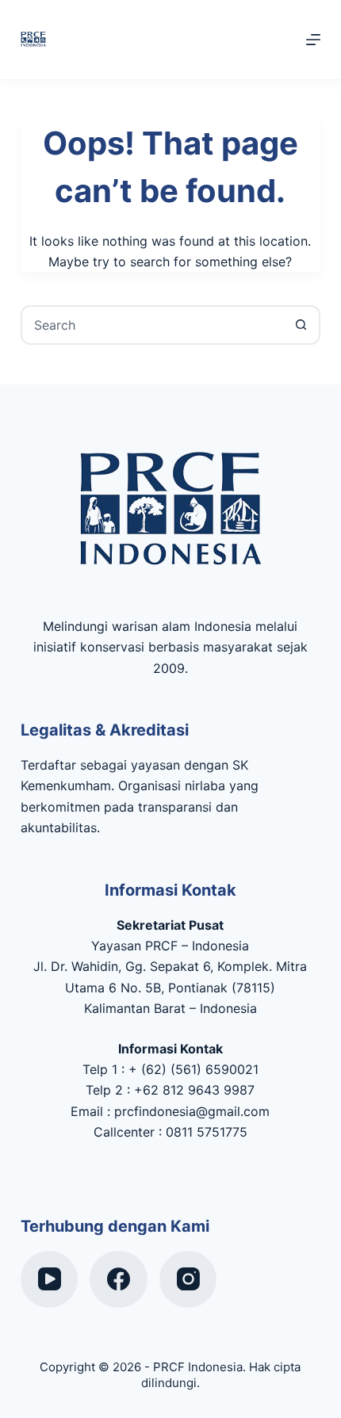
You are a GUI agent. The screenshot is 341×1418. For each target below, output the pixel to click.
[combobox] (152, 325)
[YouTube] (50, 1280)
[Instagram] (188, 1280)
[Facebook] (119, 1280)
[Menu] (313, 39)
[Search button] (300, 325)
